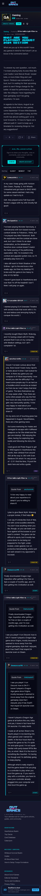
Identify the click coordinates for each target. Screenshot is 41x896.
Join (18, 23)
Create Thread (8, 23)
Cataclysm (8, 841)
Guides (6, 856)
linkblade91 (28, 677)
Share (33, 137)
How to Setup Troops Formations (16, 862)
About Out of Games (11, 875)
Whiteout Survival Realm (13, 853)
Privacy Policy (9, 884)
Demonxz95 (28, 609)
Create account (25, 162)
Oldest (13, 171)
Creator (34, 351)
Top (29, 171)
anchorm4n (28, 489)
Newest (22, 171)
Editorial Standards (11, 878)
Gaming (6, 31)
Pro (36, 471)
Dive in (35, 889)
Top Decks (8, 834)
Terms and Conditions (12, 881)
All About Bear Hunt (11, 859)
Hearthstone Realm (11, 831)
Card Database (9, 837)
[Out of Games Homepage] (13, 808)
